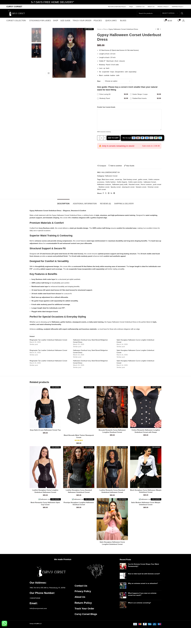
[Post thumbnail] (123, 566)
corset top (118, 179)
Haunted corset (134, 184)
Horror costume (146, 184)
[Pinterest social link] (108, 193)
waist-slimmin (45, 324)
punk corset (157, 184)
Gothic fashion (111, 182)
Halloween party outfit (119, 184)
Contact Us (81, 585)
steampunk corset (128, 187)
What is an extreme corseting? (139, 603)
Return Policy (83, 602)
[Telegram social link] (114, 193)
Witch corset (101, 189)
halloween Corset (150, 182)
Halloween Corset (111, 176)
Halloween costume (104, 184)
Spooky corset (116, 187)
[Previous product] (156, 29)
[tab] (63, 202)
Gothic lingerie (122, 182)
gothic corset (142, 179)
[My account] (183, 20)
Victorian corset (153, 187)
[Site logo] (16, 13)
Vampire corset (141, 187)
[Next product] (160, 29)
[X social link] (105, 193)
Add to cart (113, 138)
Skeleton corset (103, 187)
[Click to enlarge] (48, 73)
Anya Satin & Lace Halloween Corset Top (45, 430)
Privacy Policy (83, 591)
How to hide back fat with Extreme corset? (144, 574)
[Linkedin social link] (111, 193)
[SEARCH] (182, 13)
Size (98, 81)
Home (99, 29)
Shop (105, 29)
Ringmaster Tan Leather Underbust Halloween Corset (48, 340)
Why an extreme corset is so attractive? (143, 583)
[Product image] (45, 407)
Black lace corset (108, 179)
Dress (135, 322)
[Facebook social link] (103, 193)
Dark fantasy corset (130, 179)
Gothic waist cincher (135, 182)
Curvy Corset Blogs (86, 614)
